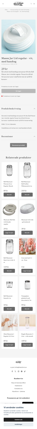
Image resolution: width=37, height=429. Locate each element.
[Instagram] (18, 371)
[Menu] (3, 4)
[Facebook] (12, 371)
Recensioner (7, 136)
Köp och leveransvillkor (18, 383)
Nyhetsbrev (18, 385)
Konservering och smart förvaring (19, 9)
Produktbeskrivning (11, 108)
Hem (6, 9)
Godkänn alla (18, 419)
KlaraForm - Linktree (18, 391)
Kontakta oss (18, 388)
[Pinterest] (21, 371)
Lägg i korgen (9, 232)
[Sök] (31, 3)
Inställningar (18, 424)
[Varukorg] (34, 3)
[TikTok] (25, 371)
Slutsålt (9, 194)
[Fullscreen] (18, 37)
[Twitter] (15, 371)
